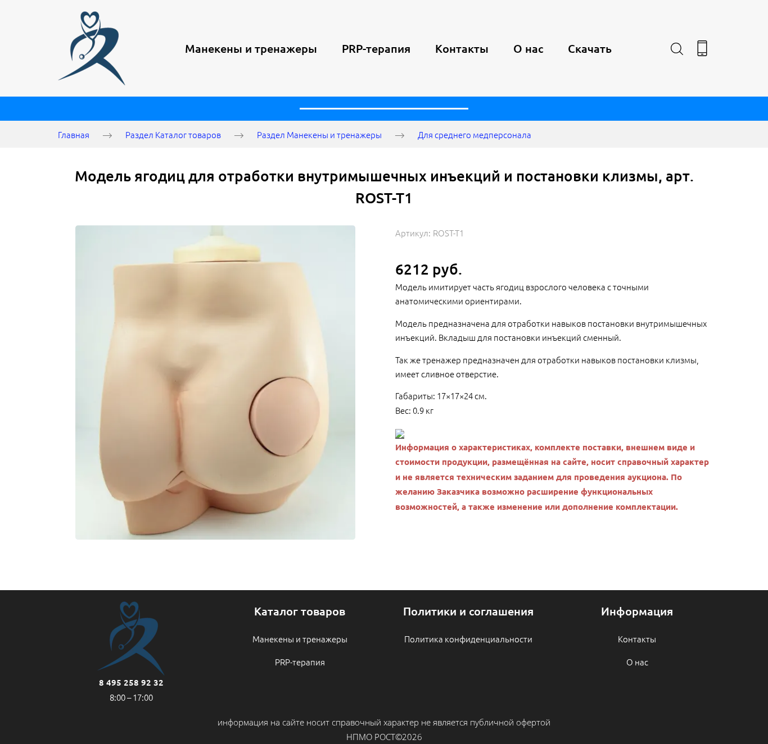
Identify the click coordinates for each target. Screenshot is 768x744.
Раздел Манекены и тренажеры (319, 134)
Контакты (462, 48)
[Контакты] (702, 48)
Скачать (590, 48)
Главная (73, 134)
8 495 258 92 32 (131, 682)
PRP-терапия (376, 48)
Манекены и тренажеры (251, 48)
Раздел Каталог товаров (173, 134)
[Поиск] (677, 48)
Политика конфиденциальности (468, 639)
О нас (528, 48)
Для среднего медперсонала (474, 134)
